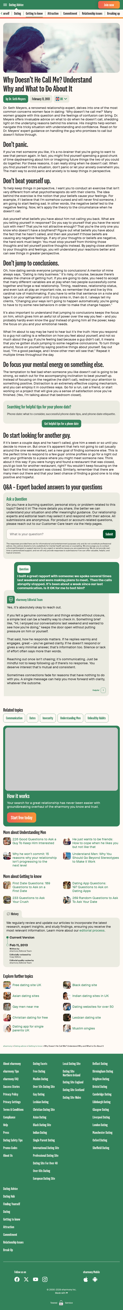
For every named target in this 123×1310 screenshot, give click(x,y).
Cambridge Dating (102, 1094)
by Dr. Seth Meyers (16, 98)
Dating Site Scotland (73, 1089)
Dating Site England (73, 1082)
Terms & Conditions (13, 1109)
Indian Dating (40, 1132)
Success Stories (11, 1086)
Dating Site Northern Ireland (71, 1073)
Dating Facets (40, 1063)
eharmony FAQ (10, 1078)
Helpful (98, 690)
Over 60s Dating (41, 1170)
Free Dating (39, 1071)
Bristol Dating (100, 1086)
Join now (109, 4)
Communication (14, 717)
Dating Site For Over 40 (45, 1163)
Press (6, 1132)
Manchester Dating (102, 1132)
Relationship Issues (13, 1242)
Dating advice (20, 1046)
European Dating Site (44, 1178)
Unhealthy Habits (97, 717)
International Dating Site (46, 1147)
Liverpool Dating (101, 1117)
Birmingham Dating (103, 1071)
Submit (109, 534)
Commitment (70, 13)
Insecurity (48, 717)
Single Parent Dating (44, 1140)
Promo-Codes (10, 1147)
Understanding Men (70, 717)
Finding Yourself (11, 1203)
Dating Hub (9, 1196)
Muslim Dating (40, 1078)
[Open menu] (5, 5)
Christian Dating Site (44, 1109)
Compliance (9, 1117)
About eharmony (12, 1063)
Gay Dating (39, 1094)
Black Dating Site (42, 1124)
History (15, 913)
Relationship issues (92, 13)
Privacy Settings (12, 1101)
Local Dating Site (72, 1063)
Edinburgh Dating (102, 1101)
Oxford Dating (100, 1140)
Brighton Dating (101, 1078)
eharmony (7, 1046)
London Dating (100, 1124)
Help (5, 1124)
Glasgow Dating (101, 1109)
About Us (8, 1155)
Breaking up (113, 13)
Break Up (8, 1249)
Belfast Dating (100, 1063)
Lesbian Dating (41, 1101)
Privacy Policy (10, 1094)
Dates (32, 717)
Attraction (53, 13)
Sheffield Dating (101, 1147)
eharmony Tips (11, 1071)
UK (61, 98)
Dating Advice (16, 4)
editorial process (92, 930)
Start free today (21, 817)
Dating (17, 13)
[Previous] (1, 13)
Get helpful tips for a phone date (61, 423)
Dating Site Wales (72, 1097)
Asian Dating (39, 1117)
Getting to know (34, 13)
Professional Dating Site (45, 1155)
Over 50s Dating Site (44, 1086)
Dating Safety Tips (13, 1140)
